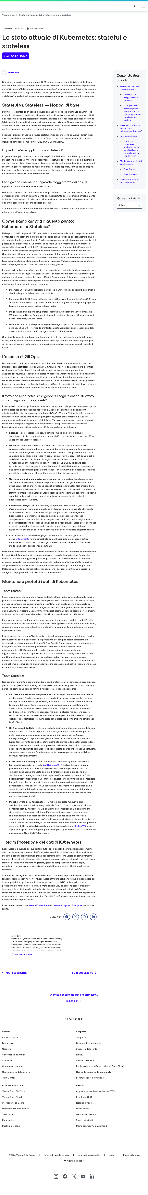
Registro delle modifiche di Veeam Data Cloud (100, 1066)
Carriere (6, 1049)
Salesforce (7, 1114)
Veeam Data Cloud (12, 1097)
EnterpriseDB (22, 539)
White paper (82, 1109)
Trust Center (8, 1078)
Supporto (81, 1037)
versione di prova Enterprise (68, 905)
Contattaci (7, 1060)
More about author (23, 954)
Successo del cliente (86, 1049)
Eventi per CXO (84, 1097)
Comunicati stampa (12, 1066)
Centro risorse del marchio (16, 1072)
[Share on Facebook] (66, 916)
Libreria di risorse (85, 1103)
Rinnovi (79, 1055)
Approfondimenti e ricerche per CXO (95, 1091)
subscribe (72, 1001)
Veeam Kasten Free (38, 905)
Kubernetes (8, 1120)
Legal (111, 1155)
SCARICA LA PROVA (15, 56)
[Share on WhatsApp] (84, 916)
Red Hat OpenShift (52, 765)
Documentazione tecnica (89, 1043)
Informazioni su (10, 1037)
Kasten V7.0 (80, 826)
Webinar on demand (86, 1114)
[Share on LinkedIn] (93, 916)
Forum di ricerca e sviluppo (90, 1078)
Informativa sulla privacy (56, 1155)
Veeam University (85, 1060)
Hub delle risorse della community (93, 1072)
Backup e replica (11, 1126)
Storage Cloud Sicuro (13, 1103)
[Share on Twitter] (75, 916)
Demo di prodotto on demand (91, 1126)
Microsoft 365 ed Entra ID (15, 1109)
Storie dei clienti (84, 1120)
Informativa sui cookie (89, 1155)
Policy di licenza (131, 1155)
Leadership (8, 1043)
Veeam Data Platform (13, 1091)
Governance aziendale (14, 1055)
